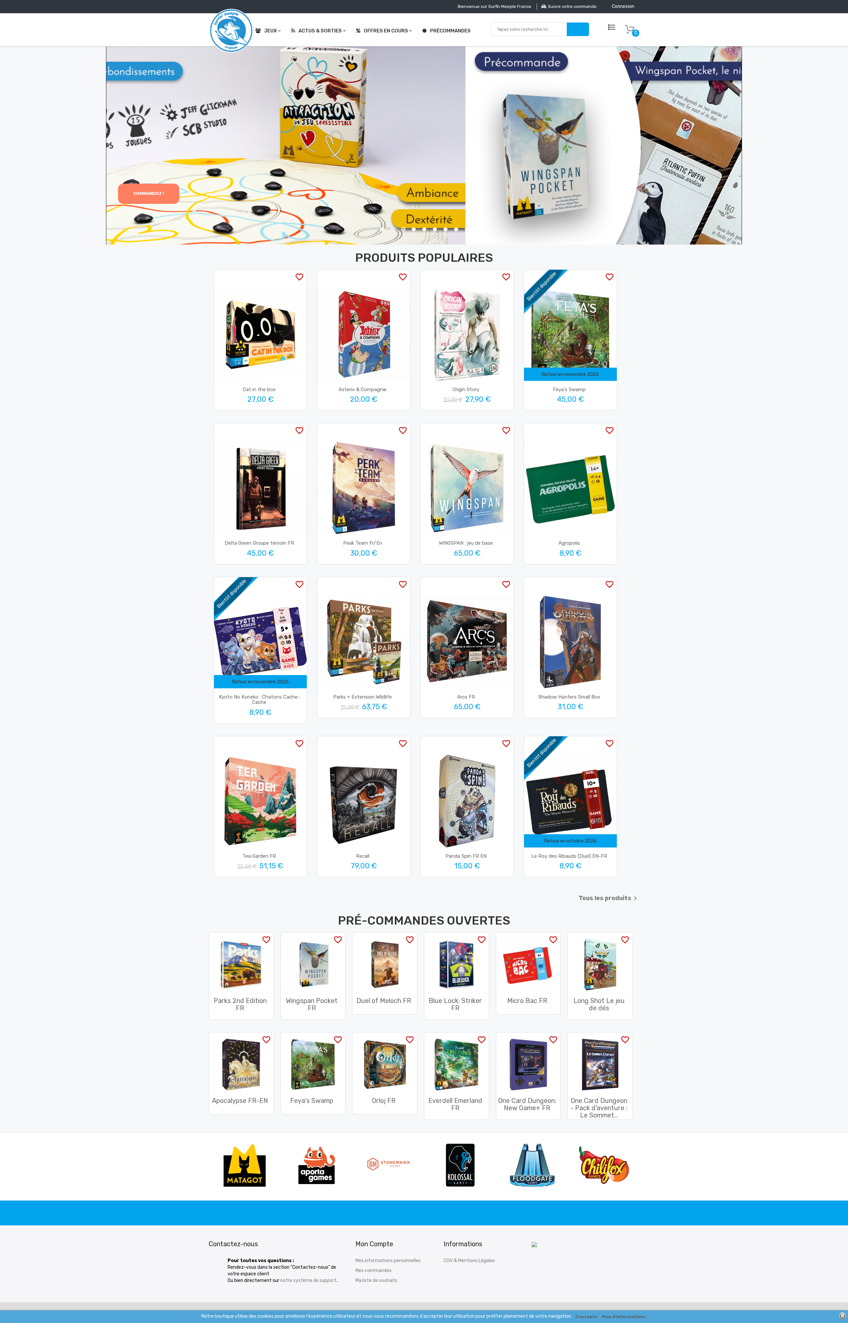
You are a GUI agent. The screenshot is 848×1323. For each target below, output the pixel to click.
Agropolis (569, 543)
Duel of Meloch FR (383, 1001)
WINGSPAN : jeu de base (466, 543)
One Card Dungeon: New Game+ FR (527, 1104)
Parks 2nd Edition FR (240, 1004)
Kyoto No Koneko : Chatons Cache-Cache (259, 700)
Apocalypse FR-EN (240, 1101)
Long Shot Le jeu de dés (599, 1004)
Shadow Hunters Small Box (569, 697)
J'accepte (586, 1316)
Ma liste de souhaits (376, 1280)
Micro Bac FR (527, 1001)
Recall (362, 856)
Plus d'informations (623, 1316)
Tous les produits (609, 898)
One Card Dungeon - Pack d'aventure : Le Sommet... (598, 1108)
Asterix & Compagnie (363, 389)
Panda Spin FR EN (466, 856)
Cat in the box (259, 389)
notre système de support (308, 1280)
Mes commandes (373, 1270)
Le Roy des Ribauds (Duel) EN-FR (569, 856)
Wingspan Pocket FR (312, 1004)
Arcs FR (466, 697)
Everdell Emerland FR (455, 1104)
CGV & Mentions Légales (469, 1260)
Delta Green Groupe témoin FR (259, 543)
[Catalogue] (611, 28)
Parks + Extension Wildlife (362, 697)
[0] (629, 29)
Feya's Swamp (569, 389)
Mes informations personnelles (388, 1260)
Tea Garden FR (259, 856)
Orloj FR (384, 1101)
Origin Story (465, 389)
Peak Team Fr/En (362, 543)
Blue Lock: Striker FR (455, 1004)
